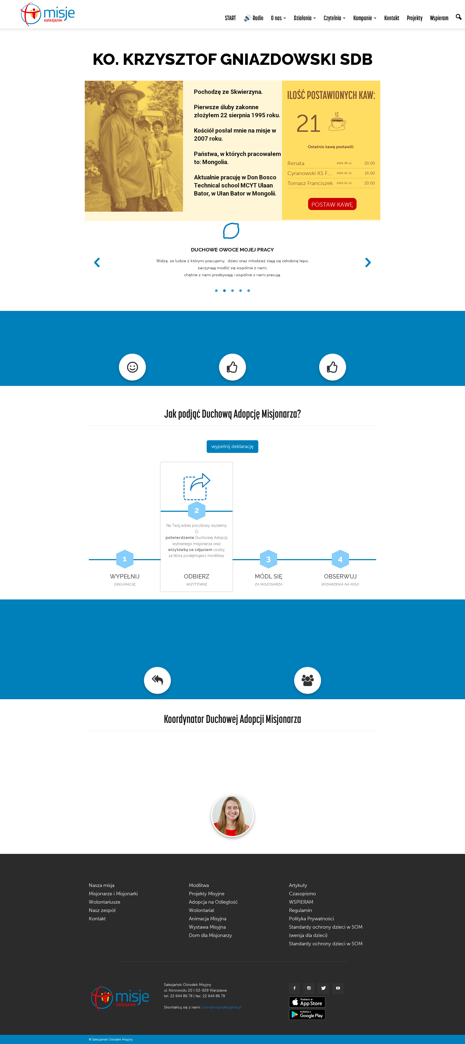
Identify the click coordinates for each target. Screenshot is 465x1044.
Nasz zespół (102, 910)
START (230, 18)
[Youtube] (338, 988)
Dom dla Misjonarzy (210, 935)
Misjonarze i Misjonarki (113, 894)
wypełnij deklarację (232, 446)
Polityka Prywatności (311, 919)
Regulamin (300, 910)
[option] (232, 249)
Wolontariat (201, 910)
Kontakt (391, 18)
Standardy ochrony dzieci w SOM (325, 944)
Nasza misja (101, 885)
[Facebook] (294, 988)
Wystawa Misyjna (207, 927)
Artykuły (298, 885)
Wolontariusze (104, 902)
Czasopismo (302, 894)
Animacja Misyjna (207, 919)
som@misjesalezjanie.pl (221, 1007)
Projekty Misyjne (206, 894)
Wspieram (439, 18)
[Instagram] (309, 988)
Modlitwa (199, 885)
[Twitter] (323, 988)
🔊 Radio (253, 18)
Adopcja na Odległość (213, 902)
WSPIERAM (301, 902)
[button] (458, 17)
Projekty (414, 18)
